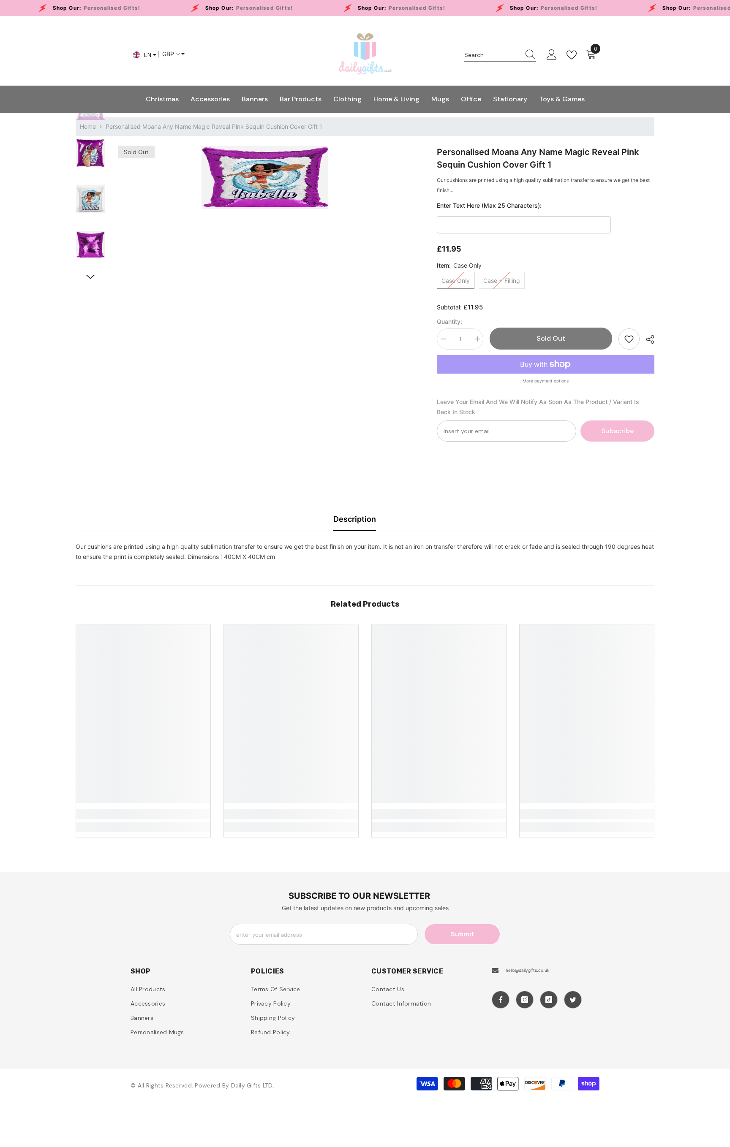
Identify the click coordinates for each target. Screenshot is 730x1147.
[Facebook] (500, 1000)
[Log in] (552, 55)
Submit (462, 934)
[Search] (500, 55)
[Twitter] (573, 1000)
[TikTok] (549, 1000)
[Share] (647, 339)
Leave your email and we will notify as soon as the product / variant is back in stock (538, 406)
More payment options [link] (546, 380)
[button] (90, 277)
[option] (264, 177)
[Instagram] (525, 1000)
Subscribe (617, 430)
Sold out (551, 338)
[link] (143, 814)
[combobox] (492, 55)
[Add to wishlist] (629, 339)
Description (354, 519)
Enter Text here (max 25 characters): (489, 205)
